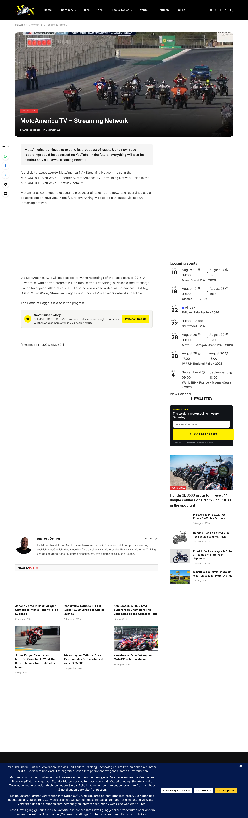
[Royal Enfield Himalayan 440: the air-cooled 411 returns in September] (180, 556)
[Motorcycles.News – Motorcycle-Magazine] (24, 10)
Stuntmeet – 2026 (195, 326)
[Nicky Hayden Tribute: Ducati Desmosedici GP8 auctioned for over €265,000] (86, 638)
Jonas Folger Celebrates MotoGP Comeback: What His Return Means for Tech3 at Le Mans (35, 661)
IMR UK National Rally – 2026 (202, 363)
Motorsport (29, 111)
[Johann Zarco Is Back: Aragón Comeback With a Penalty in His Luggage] (37, 588)
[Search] (231, 10)
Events (143, 10)
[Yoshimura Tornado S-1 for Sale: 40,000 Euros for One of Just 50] (86, 588)
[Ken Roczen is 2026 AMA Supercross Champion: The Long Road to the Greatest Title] (136, 588)
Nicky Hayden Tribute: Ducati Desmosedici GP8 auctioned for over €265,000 (86, 659)
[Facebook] (5, 165)
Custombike (178, 488)
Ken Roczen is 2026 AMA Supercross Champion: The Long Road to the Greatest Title (135, 610)
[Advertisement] (87, 245)
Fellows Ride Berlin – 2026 (200, 312)
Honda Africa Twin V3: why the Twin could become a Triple (211, 535)
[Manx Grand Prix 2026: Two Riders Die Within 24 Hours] (180, 519)
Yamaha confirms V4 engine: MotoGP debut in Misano (133, 657)
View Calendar (180, 394)
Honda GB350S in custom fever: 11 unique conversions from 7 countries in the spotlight (200, 500)
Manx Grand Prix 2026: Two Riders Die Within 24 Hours (209, 516)
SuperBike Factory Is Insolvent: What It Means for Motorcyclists (212, 574)
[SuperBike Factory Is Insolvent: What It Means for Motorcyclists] (180, 577)
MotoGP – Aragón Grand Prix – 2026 (207, 345)
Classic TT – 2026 (194, 299)
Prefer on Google (135, 318)
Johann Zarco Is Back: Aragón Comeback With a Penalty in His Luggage (36, 610)
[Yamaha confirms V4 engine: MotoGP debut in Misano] (136, 638)
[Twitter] (5, 175)
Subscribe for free (203, 434)
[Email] (5, 193)
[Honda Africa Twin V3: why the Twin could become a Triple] (180, 538)
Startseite (20, 25)
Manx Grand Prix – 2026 (199, 280)
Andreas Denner (31, 130)
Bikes (86, 10)
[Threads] (5, 184)
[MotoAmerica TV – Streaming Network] (124, 84)
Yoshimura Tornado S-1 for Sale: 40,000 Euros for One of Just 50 (84, 610)
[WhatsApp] (5, 156)
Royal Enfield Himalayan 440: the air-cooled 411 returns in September (212, 555)
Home (48, 10)
